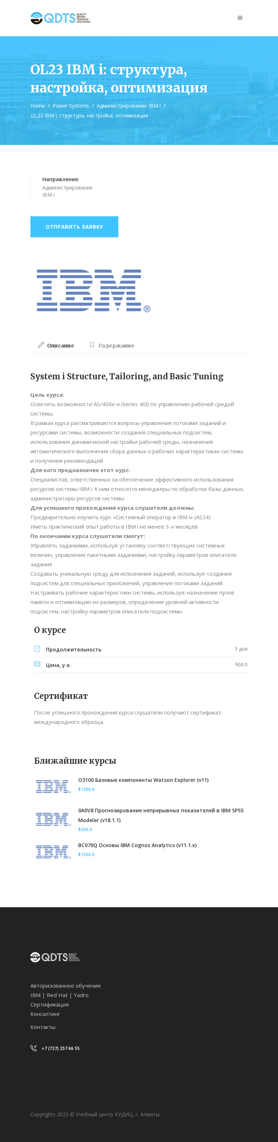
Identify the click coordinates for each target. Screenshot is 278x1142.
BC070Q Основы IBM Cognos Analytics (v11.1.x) (137, 845)
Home (37, 105)
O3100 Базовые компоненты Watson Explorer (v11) (143, 779)
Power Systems (70, 105)
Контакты (42, 1026)
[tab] (56, 345)
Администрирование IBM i (129, 105)
